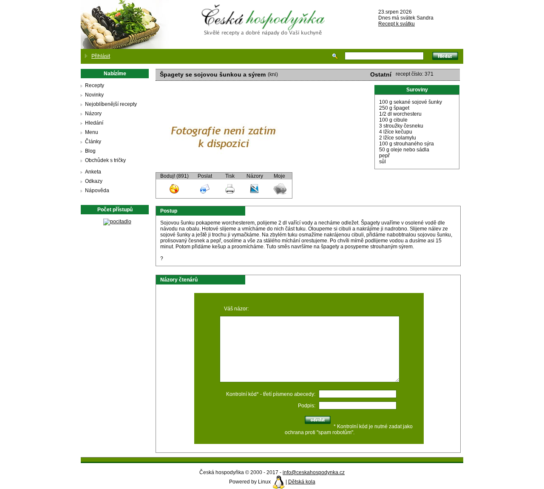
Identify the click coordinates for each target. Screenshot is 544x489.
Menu (91, 132)
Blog (90, 151)
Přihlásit (100, 56)
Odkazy (93, 181)
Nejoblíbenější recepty (111, 104)
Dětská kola (301, 482)
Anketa (93, 172)
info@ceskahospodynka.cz (314, 472)
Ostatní (380, 74)
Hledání (94, 123)
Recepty (94, 85)
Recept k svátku (396, 24)
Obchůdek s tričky (105, 160)
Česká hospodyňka (265, 13)
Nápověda (97, 190)
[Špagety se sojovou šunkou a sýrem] (224, 169)
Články (93, 142)
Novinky (94, 95)
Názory (93, 114)
